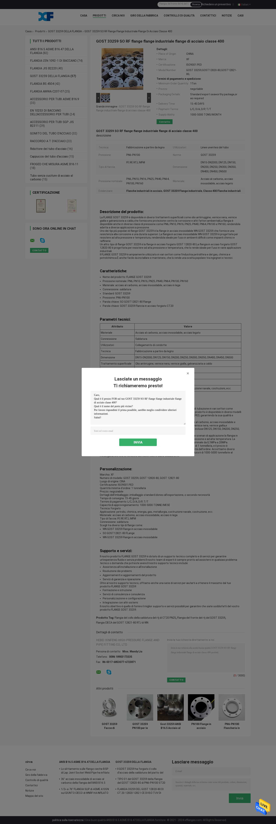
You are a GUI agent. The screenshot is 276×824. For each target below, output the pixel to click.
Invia (138, 442)
